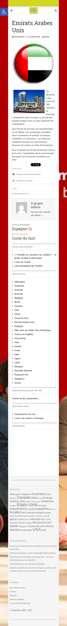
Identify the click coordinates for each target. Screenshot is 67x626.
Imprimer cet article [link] (24, 181)
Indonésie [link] (39, 516)
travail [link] (14, 529)
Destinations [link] (19, 37)
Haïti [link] (19, 516)
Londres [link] (21, 519)
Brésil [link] (17, 302)
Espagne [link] (19, 228)
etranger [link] (42, 505)
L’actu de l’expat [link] (22, 262)
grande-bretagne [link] (36, 512)
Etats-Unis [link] (27, 504)
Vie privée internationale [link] (20, 603)
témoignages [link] (25, 530)
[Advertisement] (31, 451)
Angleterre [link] (26, 494)
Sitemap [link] (13, 595)
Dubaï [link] (40, 498)
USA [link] (37, 529)
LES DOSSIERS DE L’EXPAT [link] (28, 266)
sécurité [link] (40, 526)
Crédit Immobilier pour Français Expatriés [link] (27, 564)
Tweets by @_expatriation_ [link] (25, 398)
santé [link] (14, 526)
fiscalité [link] (15, 512)
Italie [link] (16, 354)
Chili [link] (16, 310)
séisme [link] (49, 526)
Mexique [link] (18, 366)
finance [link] (52, 509)
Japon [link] (17, 358)
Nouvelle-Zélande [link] (23, 370)
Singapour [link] (19, 378)
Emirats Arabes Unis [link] (20, 194)
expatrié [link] (32, 509)
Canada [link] (18, 306)
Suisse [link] (17, 382)
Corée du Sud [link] (23, 238)
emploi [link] (27, 501)
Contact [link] (13, 592)
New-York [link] (45, 519)
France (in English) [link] (23, 334)
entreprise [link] (47, 501)
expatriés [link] (42, 508)
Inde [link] (16, 342)
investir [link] (46, 516)
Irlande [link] (17, 346)
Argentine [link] (19, 285)
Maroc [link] (27, 519)
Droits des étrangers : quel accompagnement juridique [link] (33, 553)
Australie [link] (18, 290)
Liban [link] (17, 362)
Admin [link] (46, 37)
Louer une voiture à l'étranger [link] (29, 418)
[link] (4, 12)
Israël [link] (17, 350)
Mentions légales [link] (17, 599)
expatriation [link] (18, 508)
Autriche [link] (18, 294)
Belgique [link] (18, 298)
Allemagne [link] (19, 281)
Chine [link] (17, 314)
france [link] (23, 512)
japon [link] (13, 519)
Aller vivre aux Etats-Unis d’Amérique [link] (32, 330)
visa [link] (43, 529)
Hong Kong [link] (20, 338)
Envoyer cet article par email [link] (28, 174)
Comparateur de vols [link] (24, 414)
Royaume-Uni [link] (21, 374)
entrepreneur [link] (36, 501)
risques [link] (29, 523)
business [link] (13, 498)
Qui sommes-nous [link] (17, 588)
